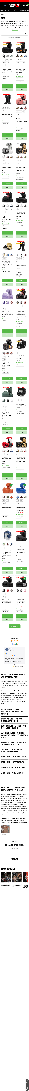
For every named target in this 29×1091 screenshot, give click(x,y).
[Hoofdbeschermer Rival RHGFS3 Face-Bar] (21, 392)
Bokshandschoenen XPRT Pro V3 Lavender (7, 313)
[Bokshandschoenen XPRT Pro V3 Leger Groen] (7, 392)
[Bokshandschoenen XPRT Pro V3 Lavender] (7, 293)
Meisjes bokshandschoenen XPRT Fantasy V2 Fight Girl (21, 315)
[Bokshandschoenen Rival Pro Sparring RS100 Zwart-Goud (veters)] (21, 148)
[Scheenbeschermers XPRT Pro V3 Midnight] (7, 99)
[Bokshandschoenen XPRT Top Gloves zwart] (21, 581)
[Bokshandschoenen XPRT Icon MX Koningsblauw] (21, 488)
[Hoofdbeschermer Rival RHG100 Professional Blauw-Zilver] (7, 535)
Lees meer (15, 30)
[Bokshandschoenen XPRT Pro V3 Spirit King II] (7, 148)
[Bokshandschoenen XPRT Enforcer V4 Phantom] (7, 581)
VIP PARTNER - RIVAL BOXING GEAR (14, 1)
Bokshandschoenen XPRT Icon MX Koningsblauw (20, 509)
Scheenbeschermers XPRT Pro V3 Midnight (7, 115)
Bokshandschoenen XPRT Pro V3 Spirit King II (7, 169)
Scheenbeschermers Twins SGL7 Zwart (21, 266)
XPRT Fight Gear (6, 68)
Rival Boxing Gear (20, 68)
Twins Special (19, 264)
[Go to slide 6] (14, 664)
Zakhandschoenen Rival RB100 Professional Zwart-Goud (20, 461)
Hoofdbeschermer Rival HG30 (20, 357)
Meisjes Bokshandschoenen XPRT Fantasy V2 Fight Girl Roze (21, 121)
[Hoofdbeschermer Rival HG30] (21, 344)
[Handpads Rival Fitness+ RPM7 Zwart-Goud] (7, 246)
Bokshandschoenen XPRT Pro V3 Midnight (7, 70)
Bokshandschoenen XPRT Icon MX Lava (7, 508)
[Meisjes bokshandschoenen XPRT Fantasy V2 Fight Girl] (21, 293)
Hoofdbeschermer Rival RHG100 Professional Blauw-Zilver (6, 554)
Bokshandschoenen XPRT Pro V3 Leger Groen (7, 415)
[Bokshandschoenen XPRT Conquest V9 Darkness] (21, 535)
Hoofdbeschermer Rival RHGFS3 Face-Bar (21, 405)
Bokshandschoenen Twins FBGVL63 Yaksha (7, 365)
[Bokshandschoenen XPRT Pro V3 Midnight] (7, 47)
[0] (26, 5)
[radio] (3, 56)
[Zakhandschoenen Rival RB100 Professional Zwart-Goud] (21, 442)
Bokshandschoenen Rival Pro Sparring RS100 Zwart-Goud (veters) (20, 170)
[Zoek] (24, 5)
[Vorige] (2, 830)
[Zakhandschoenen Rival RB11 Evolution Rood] (7, 442)
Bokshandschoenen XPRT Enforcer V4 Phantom (7, 602)
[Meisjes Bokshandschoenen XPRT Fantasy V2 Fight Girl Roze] (21, 99)
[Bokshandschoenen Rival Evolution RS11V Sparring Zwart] (21, 47)
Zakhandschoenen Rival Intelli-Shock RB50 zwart (20, 215)
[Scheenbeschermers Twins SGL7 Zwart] (21, 246)
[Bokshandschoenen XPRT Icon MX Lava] (7, 488)
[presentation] (12, 56)
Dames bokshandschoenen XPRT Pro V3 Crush (7, 218)
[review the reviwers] (6, 653)
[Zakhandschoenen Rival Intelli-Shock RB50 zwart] (21, 197)
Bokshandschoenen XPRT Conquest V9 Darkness (20, 552)
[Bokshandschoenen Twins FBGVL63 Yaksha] (7, 344)
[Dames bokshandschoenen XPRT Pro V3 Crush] (7, 197)
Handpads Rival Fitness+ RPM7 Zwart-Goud (7, 264)
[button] (5, 5)
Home (2, 14)
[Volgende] (26, 830)
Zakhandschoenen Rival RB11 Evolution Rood (7, 460)
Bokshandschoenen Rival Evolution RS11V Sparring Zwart (21, 71)
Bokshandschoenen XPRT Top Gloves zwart (20, 602)
